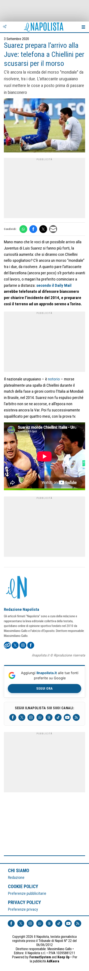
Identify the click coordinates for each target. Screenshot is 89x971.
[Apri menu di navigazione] (83, 27)
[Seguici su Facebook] (12, 717)
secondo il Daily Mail (54, 285)
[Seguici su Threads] (49, 717)
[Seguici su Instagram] (30, 717)
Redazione (16, 877)
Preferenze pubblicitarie (27, 893)
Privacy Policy (24, 902)
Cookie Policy (23, 886)
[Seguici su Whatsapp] (40, 717)
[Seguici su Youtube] (67, 717)
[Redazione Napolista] (17, 587)
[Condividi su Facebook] (33, 229)
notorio (54, 379)
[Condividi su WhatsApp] (23, 229)
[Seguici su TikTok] (58, 717)
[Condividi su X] (43, 229)
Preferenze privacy (23, 909)
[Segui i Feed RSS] (76, 717)
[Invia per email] (53, 229)
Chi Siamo (18, 870)
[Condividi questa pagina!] (5, 27)
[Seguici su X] (21, 717)
